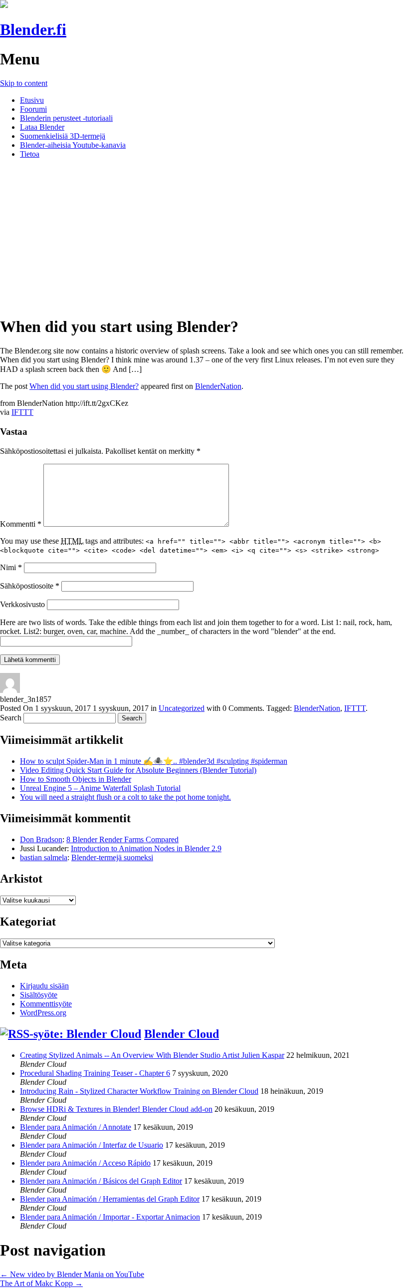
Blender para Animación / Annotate (75, 1127)
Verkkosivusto (22, 604)
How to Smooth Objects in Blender (75, 779)
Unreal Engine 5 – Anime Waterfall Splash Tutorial (100, 788)
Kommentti (20, 524)
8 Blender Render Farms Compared (122, 839)
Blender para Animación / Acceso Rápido (85, 1163)
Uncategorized (181, 708)
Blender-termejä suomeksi (112, 857)
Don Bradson (41, 839)
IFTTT (22, 412)
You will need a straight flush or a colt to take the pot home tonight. (125, 797)
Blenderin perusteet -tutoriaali (66, 118)
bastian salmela (43, 857)
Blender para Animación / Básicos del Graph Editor (101, 1181)
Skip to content (23, 83)
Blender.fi (33, 29)
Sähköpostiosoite (29, 586)
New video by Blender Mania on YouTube (72, 1274)
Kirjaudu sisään (44, 985)
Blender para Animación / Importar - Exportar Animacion (110, 1217)
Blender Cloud (181, 1033)
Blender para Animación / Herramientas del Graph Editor (110, 1199)
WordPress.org (43, 1012)
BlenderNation (218, 386)
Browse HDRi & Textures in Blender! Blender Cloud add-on (116, 1109)
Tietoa (29, 154)
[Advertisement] (204, 237)
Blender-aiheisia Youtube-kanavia (73, 145)
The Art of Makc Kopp (41, 1283)
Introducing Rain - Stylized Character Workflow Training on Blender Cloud (139, 1091)
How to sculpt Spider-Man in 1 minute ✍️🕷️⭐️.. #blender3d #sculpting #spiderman (153, 761)
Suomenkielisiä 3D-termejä (62, 136)
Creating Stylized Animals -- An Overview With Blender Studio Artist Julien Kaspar (152, 1055)
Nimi (11, 567)
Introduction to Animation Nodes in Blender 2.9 (146, 848)
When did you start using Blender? (84, 386)
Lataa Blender (42, 127)
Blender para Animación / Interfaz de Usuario (91, 1145)
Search (10, 717)
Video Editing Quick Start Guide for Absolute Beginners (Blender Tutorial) (138, 770)
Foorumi (33, 109)
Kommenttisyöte (46, 1003)
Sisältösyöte (38, 994)
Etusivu (32, 100)
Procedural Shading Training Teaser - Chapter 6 (95, 1073)
